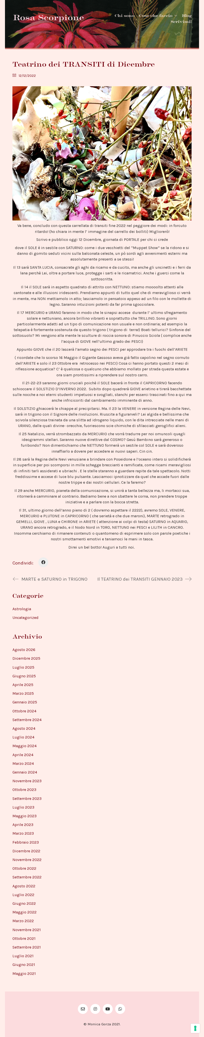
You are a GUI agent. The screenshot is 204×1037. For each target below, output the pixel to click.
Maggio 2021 (24, 973)
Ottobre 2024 (24, 711)
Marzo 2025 (23, 693)
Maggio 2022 (24, 912)
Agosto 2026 (23, 649)
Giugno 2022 (24, 903)
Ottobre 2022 (24, 868)
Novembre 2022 (27, 859)
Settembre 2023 (27, 798)
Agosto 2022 (23, 886)
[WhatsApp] (120, 1009)
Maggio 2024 (24, 745)
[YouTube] (108, 1009)
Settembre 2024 (27, 719)
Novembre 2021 (26, 929)
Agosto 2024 (23, 728)
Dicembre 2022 (26, 851)
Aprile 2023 (22, 824)
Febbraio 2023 (25, 842)
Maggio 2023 (24, 816)
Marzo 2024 (23, 763)
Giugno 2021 (23, 964)
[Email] (83, 1009)
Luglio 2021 (23, 955)
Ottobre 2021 (24, 938)
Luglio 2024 (23, 737)
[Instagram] (95, 1009)
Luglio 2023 (23, 807)
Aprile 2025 (22, 684)
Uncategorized (25, 617)
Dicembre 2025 (26, 658)
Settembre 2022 (27, 877)
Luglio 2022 (23, 894)
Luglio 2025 (23, 667)
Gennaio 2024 (24, 772)
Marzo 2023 (23, 833)
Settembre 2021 (26, 947)
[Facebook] (43, 562)
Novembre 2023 (27, 780)
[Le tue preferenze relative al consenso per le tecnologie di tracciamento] (195, 1028)
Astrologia (21, 608)
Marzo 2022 (23, 920)
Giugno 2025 (24, 676)
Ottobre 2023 (24, 789)
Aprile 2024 (22, 754)
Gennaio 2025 (24, 702)
